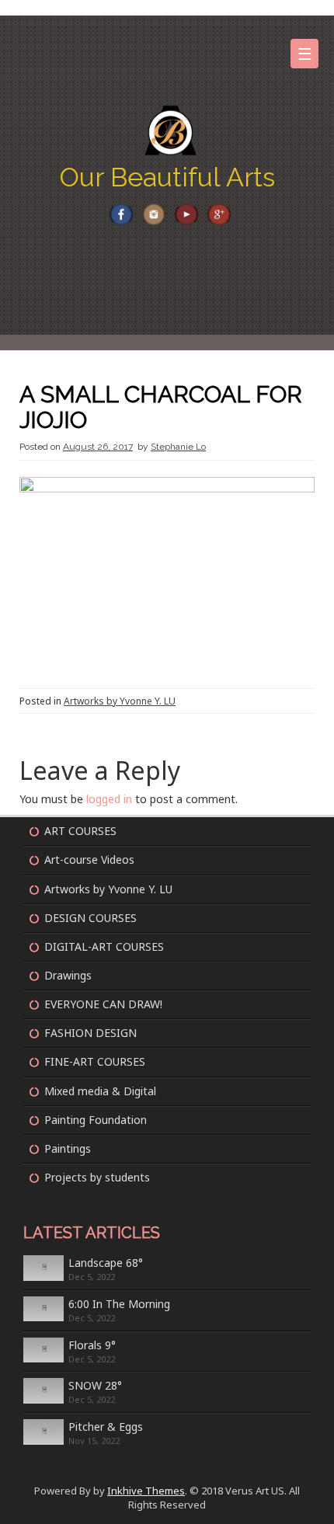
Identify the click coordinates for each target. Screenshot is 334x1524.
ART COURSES (80, 830)
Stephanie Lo (178, 446)
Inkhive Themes (146, 1491)
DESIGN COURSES (90, 917)
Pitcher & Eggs (105, 1426)
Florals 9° (92, 1345)
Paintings (67, 1148)
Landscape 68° (105, 1262)
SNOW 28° (95, 1385)
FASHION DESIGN (90, 1032)
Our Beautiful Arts (167, 177)
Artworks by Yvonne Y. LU (120, 701)
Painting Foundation (95, 1119)
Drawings (68, 975)
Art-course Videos (89, 859)
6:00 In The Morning (119, 1303)
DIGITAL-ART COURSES (104, 946)
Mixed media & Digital (100, 1091)
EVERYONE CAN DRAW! (103, 1004)
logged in (109, 799)
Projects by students (97, 1177)
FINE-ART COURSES (94, 1061)
